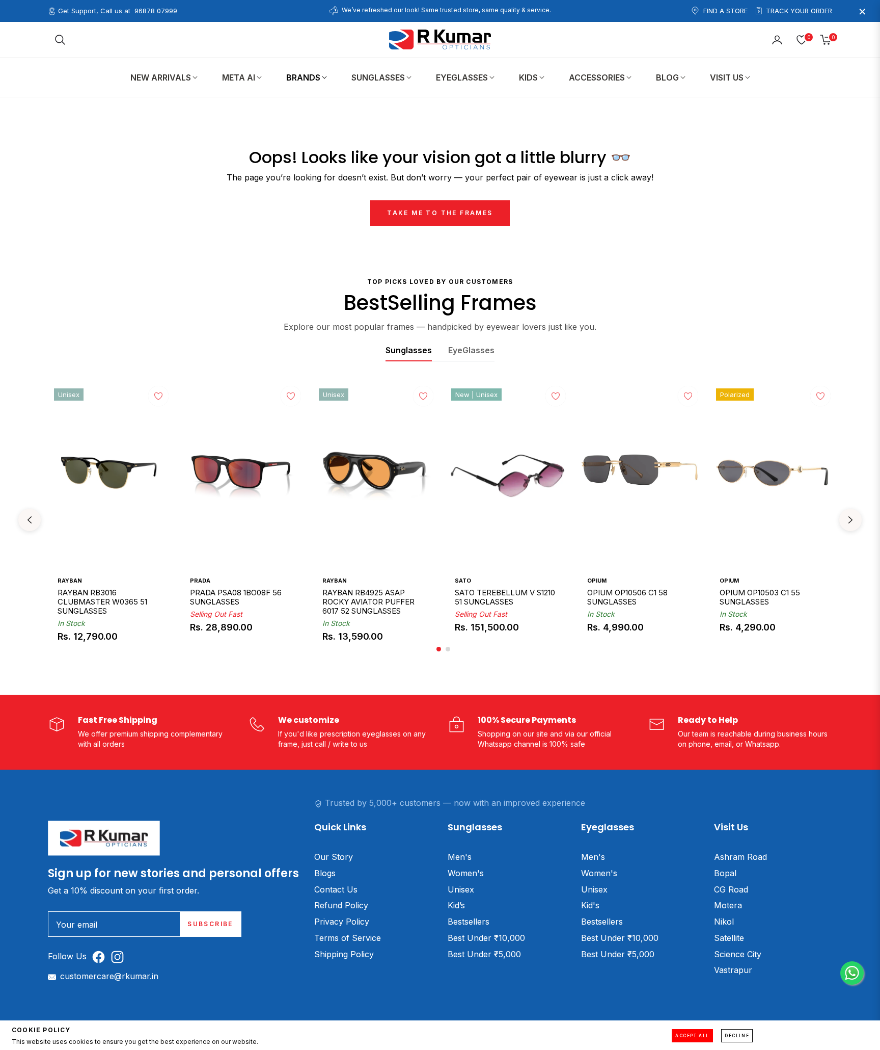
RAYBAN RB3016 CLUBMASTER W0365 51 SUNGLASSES (102, 602)
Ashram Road (740, 857)
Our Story (333, 857)
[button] (60, 40)
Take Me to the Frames (439, 213)
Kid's (590, 905)
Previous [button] (29, 520)
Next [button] (850, 520)
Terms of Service (347, 938)
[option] (110, 520)
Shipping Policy (344, 954)
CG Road (731, 889)
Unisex (461, 889)
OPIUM (597, 580)
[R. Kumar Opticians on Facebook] (101, 956)
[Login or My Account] (777, 40)
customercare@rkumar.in (109, 976)
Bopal (725, 873)
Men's (460, 857)
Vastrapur (733, 970)
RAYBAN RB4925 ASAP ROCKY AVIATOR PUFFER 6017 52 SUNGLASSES (368, 602)
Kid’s (456, 905)
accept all (692, 1035)
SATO (463, 580)
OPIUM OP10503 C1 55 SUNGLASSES (760, 597)
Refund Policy (341, 905)
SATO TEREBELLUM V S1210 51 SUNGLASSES (505, 597)
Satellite (729, 938)
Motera (728, 905)
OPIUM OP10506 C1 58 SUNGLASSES (627, 597)
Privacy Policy (341, 921)
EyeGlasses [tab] (471, 350)
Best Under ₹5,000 (484, 954)
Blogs (325, 873)
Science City (737, 954)
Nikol (724, 921)
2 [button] (448, 649)
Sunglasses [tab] (409, 350)
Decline (737, 1035)
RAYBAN (70, 580)
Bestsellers (468, 921)
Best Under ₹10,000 (486, 938)
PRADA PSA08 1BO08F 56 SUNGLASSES (236, 597)
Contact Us (336, 889)
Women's (466, 873)
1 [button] (438, 649)
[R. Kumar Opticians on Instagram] (120, 956)
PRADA (200, 580)
